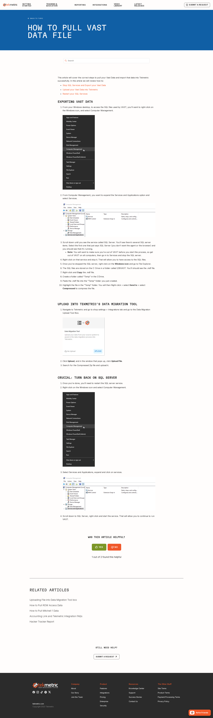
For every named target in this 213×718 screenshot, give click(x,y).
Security (103, 706)
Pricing (103, 697)
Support (132, 693)
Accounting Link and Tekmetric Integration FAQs (56, 616)
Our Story (75, 693)
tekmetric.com (38, 704)
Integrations (100, 5)
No (116, 547)
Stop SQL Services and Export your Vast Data (84, 85)
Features (103, 688)
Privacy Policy (163, 701)
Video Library (118, 4)
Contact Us (133, 701)
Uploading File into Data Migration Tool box (53, 599)
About (73, 688)
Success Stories (135, 697)
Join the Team (77, 697)
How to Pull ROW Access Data (46, 605)
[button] (32, 5)
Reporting (80, 5)
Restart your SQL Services (75, 94)
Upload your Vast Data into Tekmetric (80, 89)
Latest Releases (139, 4)
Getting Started (26, 4)
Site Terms (162, 688)
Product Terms (164, 693)
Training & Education (52, 4)
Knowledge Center (136, 688)
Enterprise (104, 701)
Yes (101, 547)
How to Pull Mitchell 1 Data (44, 610)
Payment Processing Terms (169, 697)
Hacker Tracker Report (42, 621)
